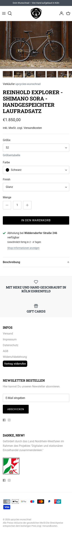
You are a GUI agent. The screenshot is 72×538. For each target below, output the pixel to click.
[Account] (60, 13)
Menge (7, 197)
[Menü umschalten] (4, 13)
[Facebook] (4, 420)
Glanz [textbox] (9, 187)
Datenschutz (10, 345)
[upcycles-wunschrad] (36, 13)
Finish (6, 179)
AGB (5, 351)
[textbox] (15, 170)
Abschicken (15, 409)
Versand (8, 333)
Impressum (10, 339)
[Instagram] (9, 420)
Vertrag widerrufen (15, 363)
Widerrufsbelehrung (15, 356)
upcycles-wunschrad (28, 84)
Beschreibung (11, 262)
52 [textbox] (7, 147)
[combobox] (36, 147)
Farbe (6, 162)
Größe (6, 140)
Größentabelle (11, 155)
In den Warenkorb (36, 220)
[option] (36, 45)
